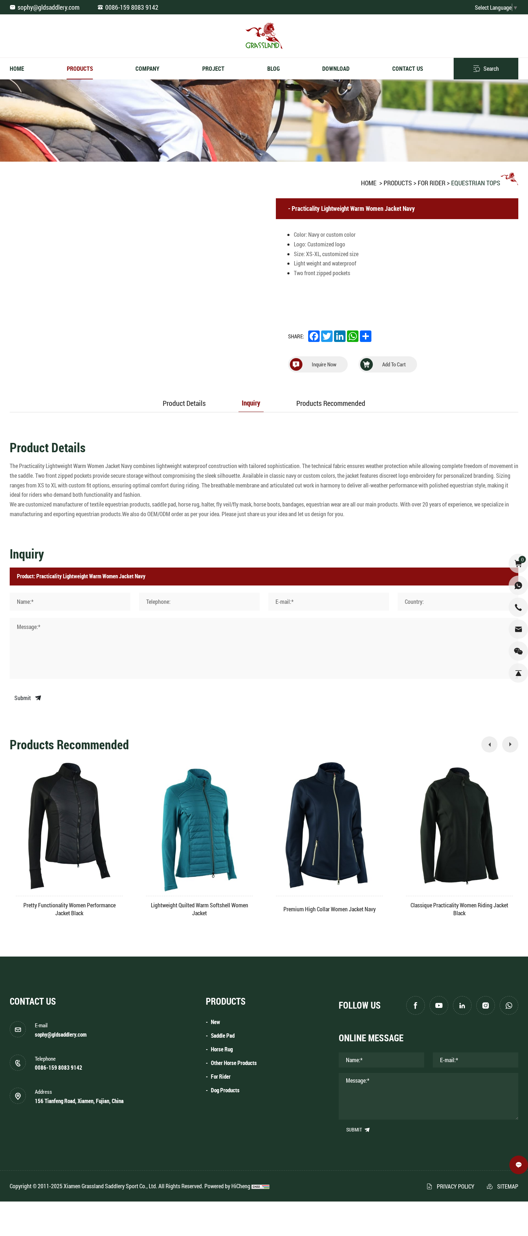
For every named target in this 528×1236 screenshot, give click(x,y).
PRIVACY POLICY (455, 1186)
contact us (407, 68)
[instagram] (485, 1005)
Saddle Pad (223, 1035)
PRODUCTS (398, 183)
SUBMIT (354, 1129)
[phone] (518, 607)
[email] (518, 629)
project (213, 68)
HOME (368, 183)
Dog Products (225, 1090)
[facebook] (415, 1005)
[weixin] (518, 651)
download (335, 68)
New (215, 1022)
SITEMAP (507, 1186)
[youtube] (439, 1005)
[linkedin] (462, 1005)
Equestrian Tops (475, 183)
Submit (23, 698)
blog (273, 68)
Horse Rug (222, 1049)
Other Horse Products (234, 1063)
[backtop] (518, 672)
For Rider (431, 183)
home (17, 68)
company (147, 68)
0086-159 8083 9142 (131, 7)
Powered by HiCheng (227, 1186)
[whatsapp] (509, 1005)
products (80, 68)
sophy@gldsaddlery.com (48, 7)
